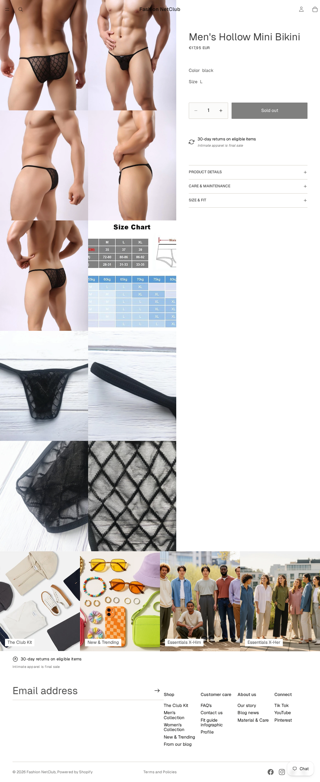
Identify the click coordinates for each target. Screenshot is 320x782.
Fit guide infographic (212, 722)
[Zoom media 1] (44, 55)
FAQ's (206, 705)
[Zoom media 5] (44, 275)
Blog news (248, 712)
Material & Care (253, 720)
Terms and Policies (160, 771)
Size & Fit (197, 200)
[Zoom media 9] (44, 496)
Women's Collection (174, 727)
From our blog (178, 744)
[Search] (21, 9)
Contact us (211, 712)
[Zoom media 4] (132, 165)
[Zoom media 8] (132, 386)
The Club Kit (176, 705)
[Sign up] (157, 690)
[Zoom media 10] (132, 496)
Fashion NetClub (41, 771)
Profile (207, 732)
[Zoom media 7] (44, 386)
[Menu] (7, 9)
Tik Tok (281, 705)
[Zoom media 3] (44, 165)
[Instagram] (282, 772)
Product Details (205, 171)
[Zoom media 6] (132, 275)
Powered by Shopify (74, 771)
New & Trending (179, 737)
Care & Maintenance (209, 186)
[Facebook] (270, 772)
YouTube (282, 712)
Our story (247, 705)
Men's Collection (174, 715)
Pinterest (283, 720)
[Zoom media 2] (132, 55)
